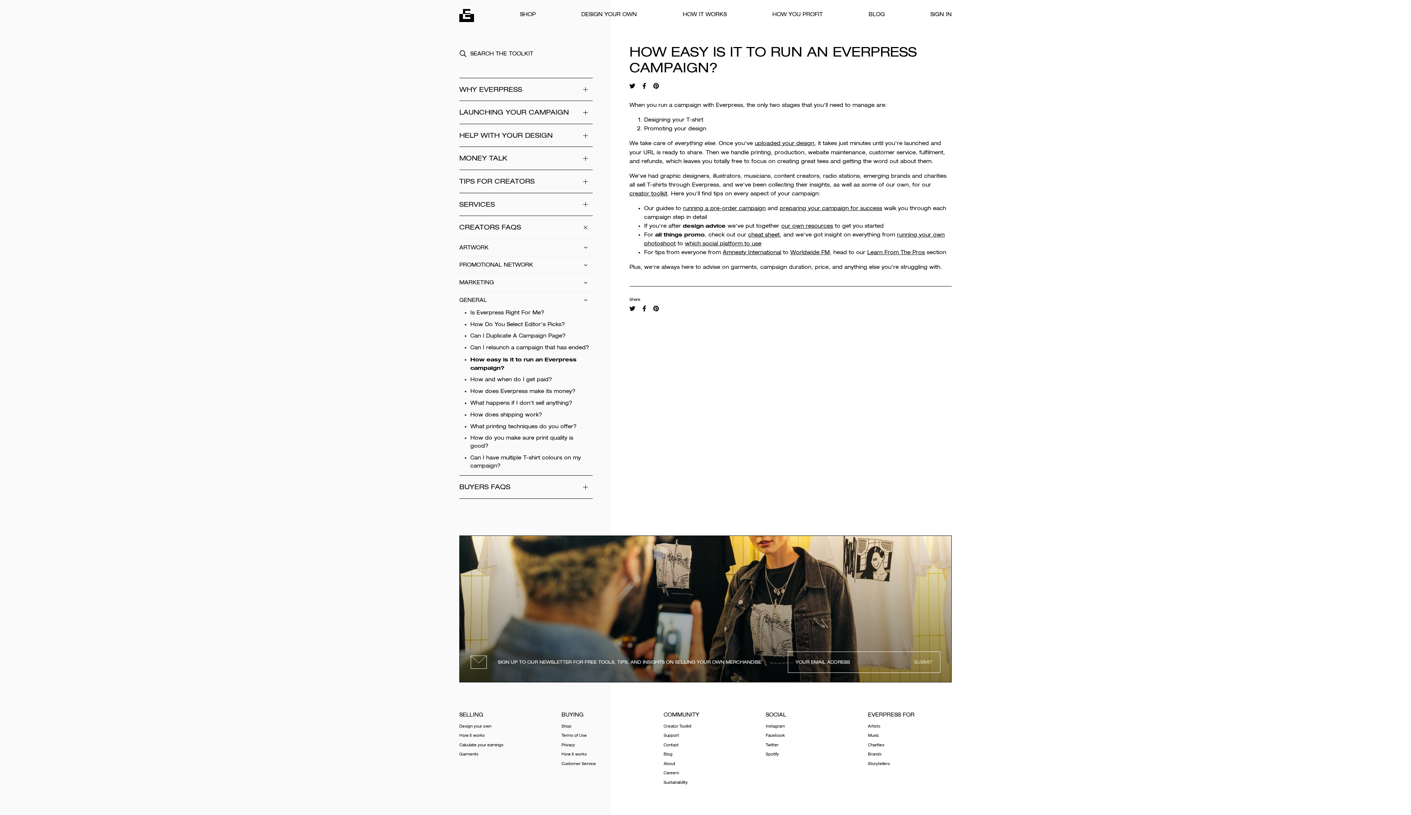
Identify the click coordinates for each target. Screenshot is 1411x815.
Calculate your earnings (481, 745)
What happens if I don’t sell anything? (521, 403)
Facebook (775, 735)
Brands (875, 754)
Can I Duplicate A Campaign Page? (518, 336)
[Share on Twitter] (632, 86)
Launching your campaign (514, 112)
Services (477, 204)
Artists (874, 726)
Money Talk (483, 158)
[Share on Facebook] (644, 86)
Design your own (609, 14)
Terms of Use (574, 735)
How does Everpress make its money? (522, 391)
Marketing (476, 282)
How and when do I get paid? (511, 379)
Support (671, 735)
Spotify (772, 754)
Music (873, 735)
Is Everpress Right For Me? (507, 312)
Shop (528, 14)
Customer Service (578, 764)
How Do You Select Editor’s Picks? (517, 324)
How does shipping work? (506, 415)
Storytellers (879, 764)
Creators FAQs (490, 227)
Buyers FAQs (484, 487)
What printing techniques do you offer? (523, 426)
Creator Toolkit (678, 726)
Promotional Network (496, 265)
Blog (877, 14)
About (669, 764)
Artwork (474, 247)
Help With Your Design (506, 135)
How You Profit (797, 14)
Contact (671, 745)
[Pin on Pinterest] (656, 86)
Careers (671, 773)
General (473, 300)
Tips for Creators (497, 181)
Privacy (568, 745)
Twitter (772, 745)
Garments (468, 754)
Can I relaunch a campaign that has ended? (529, 347)
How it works (705, 14)
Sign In (941, 14)
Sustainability (676, 782)
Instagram (775, 726)
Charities (876, 745)
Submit (923, 662)
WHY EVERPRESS (490, 89)
